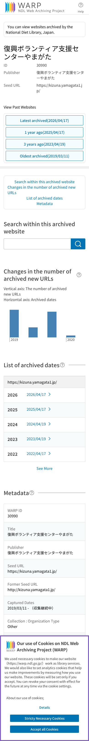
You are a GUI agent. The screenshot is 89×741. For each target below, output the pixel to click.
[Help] (79, 275)
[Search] (78, 243)
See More (44, 468)
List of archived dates (44, 198)
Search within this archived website (44, 181)
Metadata (45, 203)
